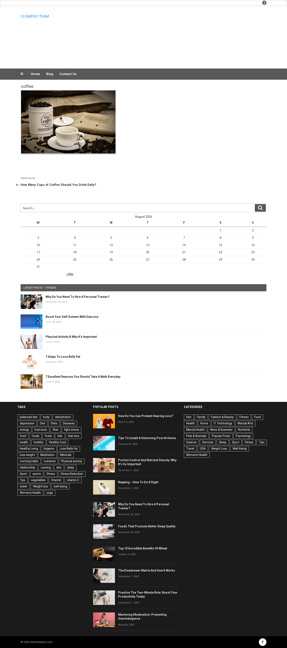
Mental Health (195, 429)
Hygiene (48, 448)
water (24, 486)
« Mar (70, 274)
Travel (190, 448)
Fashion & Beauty (222, 417)
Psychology (243, 436)
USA (203, 448)
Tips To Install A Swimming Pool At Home (147, 438)
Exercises (40, 429)
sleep (70, 467)
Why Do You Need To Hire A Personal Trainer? (77, 296)
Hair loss (73, 436)
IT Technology (223, 423)
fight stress (71, 429)
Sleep (222, 442)
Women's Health (30, 492)
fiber (56, 429)
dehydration (63, 417)
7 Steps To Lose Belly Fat (63, 356)
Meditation (47, 455)
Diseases (69, 423)
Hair (60, 436)
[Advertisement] (185, 36)
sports (37, 473)
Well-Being (240, 448)
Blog (49, 74)
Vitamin (56, 480)
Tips (22, 480)
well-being (60, 486)
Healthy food (57, 442)
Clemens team (35, 16)
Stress (50, 473)
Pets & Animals (196, 436)
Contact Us (67, 74)
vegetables (38, 480)
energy (24, 429)
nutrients (50, 461)
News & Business (221, 429)
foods (35, 436)
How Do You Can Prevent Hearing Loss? (145, 416)
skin (59, 467)
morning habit (29, 461)
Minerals (65, 455)
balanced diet (29, 417)
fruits (48, 436)
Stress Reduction (72, 473)
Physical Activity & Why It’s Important (71, 336)
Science (191, 442)
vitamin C (73, 480)
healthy (38, 442)
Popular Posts (221, 436)
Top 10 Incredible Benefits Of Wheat (142, 548)
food (23, 436)
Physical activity (71, 461)
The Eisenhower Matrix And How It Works (146, 570)
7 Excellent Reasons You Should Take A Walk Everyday (83, 376)
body (46, 417)
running (46, 467)
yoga (49, 492)
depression (27, 423)
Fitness (244, 417)
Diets (54, 423)
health (24, 442)
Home (35, 74)
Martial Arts (245, 423)
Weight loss (40, 486)
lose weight (27, 455)
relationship (27, 467)
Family (201, 417)
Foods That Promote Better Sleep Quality (146, 526)
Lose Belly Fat (69, 448)
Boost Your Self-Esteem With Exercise (72, 316)
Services (207, 442)
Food (257, 417)
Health (190, 423)
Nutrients (244, 429)
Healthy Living (29, 448)
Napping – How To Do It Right (138, 482)
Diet (42, 423)
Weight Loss (219, 448)
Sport (23, 473)
